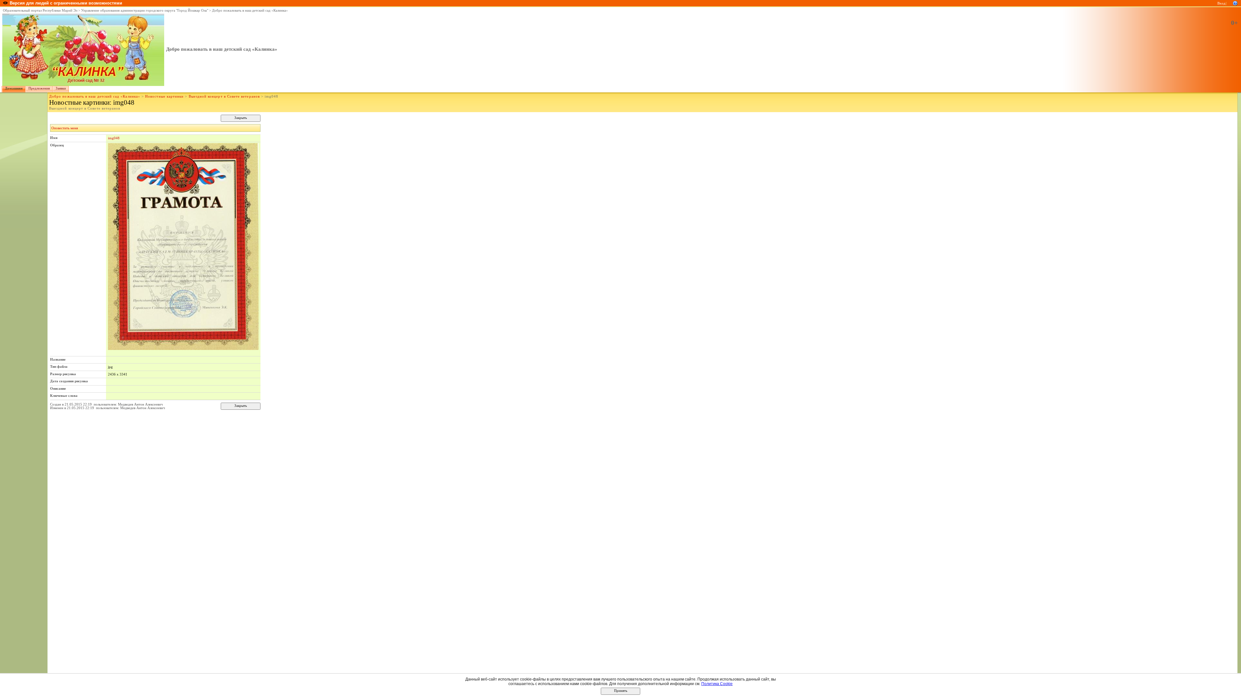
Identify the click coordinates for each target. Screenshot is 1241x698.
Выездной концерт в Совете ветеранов (224, 96)
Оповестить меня (64, 128)
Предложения (39, 88)
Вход (1221, 3)
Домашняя (14, 88)
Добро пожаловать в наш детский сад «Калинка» (250, 10)
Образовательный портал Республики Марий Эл (40, 10)
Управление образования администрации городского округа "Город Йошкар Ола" (144, 10)
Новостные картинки (164, 96)
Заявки (61, 88)
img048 (114, 138)
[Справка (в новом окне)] (1235, 3)
